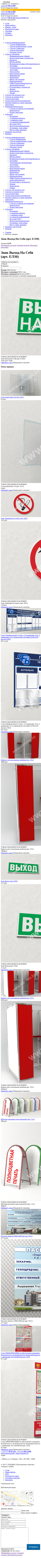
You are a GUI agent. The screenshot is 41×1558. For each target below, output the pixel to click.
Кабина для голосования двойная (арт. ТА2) (17, 760)
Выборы (8, 134)
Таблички (9, 114)
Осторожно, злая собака (18, 128)
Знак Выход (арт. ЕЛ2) (9, 881)
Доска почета (15, 72)
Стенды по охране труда (14, 97)
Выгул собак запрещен (18, 130)
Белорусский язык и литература (21, 58)
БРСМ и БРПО (15, 62)
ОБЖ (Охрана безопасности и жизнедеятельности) (21, 84)
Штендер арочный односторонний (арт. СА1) (18, 1119)
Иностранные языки (17, 74)
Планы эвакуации (16, 112)
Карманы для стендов (13, 132)
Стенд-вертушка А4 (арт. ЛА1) (12, 397)
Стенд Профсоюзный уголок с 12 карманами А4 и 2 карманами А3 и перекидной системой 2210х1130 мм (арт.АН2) (20, 637)
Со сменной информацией (19, 122)
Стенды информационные (15, 42)
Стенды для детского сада (14, 95)
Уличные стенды (16, 52)
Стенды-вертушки (12, 99)
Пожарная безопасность (14, 107)
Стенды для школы (12, 54)
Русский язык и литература (20, 87)
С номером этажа (16, 120)
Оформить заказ (7, 363)
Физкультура (14, 91)
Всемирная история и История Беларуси (25, 64)
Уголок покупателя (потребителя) (17, 101)
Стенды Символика (17, 48)
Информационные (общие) (20, 56)
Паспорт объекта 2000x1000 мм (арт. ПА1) (17, 1236)
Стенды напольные (17, 50)
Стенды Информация (18, 44)
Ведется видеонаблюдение (19, 126)
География (13, 66)
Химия (12, 93)
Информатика (15, 75)
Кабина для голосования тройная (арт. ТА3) (17, 998)
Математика (14, 77)
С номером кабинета (17, 118)
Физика (12, 89)
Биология (13, 60)
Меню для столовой (17, 79)
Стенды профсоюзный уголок (21, 46)
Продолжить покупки (21, 363)
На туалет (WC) (15, 124)
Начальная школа (16, 81)
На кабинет (14, 116)
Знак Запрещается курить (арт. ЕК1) (14, 518)
